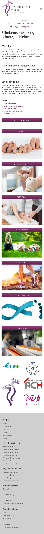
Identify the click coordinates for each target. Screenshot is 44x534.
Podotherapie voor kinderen (11, 455)
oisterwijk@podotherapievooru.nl (13, 503)
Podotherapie (7, 427)
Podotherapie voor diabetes (11, 449)
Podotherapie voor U (9, 446)
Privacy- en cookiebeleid (10, 481)
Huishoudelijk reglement (10, 475)
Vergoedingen (7, 435)
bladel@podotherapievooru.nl (12, 527)
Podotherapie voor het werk (11, 464)
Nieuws (5, 438)
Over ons (6, 432)
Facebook (23, 20)
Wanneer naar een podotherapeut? (14, 106)
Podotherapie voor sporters (11, 458)
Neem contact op (22, 120)
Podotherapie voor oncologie (12, 461)
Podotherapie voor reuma (11, 452)
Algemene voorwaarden (10, 472)
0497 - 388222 (31, 24)
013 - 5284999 (16, 24)
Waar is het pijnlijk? (9, 114)
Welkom (5, 424)
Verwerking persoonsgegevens (12, 478)
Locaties (5, 429)
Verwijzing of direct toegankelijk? (14, 111)
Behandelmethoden (10, 109)
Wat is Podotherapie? (10, 104)
